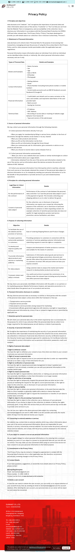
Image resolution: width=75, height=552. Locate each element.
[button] (68, 6)
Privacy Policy (15, 549)
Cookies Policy (26, 549)
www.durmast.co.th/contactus (33, 476)
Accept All (66, 548)
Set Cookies (56, 548)
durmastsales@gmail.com (57, 2)
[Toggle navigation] (73, 6)
